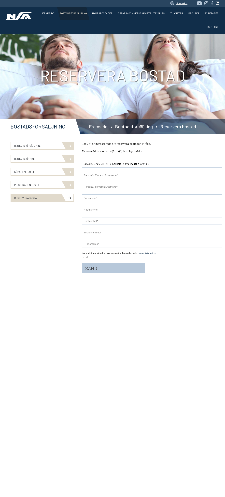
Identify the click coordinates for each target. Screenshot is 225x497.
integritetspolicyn (147, 253)
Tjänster (176, 13)
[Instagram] (206, 3)
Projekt (193, 13)
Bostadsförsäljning (73, 13)
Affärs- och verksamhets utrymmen (141, 13)
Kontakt (212, 26)
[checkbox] (83, 257)
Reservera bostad (178, 126)
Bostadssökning (24, 158)
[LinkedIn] (217, 3)
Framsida (48, 13)
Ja (87, 256)
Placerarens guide (27, 184)
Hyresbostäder (102, 13)
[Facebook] (212, 3)
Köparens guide (24, 171)
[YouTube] (199, 3)
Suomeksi (181, 3)
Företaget (211, 13)
